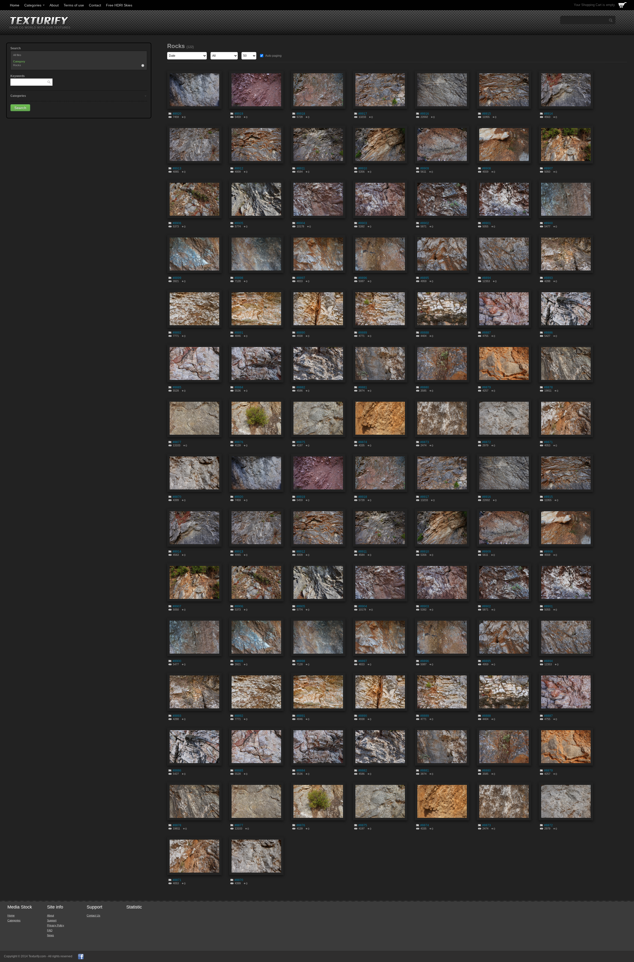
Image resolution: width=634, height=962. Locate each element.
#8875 (300, 442)
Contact (95, 5)
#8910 (362, 168)
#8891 (239, 332)
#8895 (424, 278)
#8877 (177, 442)
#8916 (424, 113)
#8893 (548, 278)
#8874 (362, 442)
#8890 (300, 332)
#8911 (300, 168)
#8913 (177, 168)
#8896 (362, 278)
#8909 (424, 168)
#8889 (362, 332)
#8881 (362, 387)
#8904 (300, 223)
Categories (32, 5)
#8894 (486, 278)
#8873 (424, 442)
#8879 (486, 387)
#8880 (424, 387)
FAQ (50, 930)
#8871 (548, 442)
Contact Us (93, 915)
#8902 (424, 223)
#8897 (300, 278)
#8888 (424, 332)
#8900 (548, 223)
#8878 (548, 387)
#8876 (239, 442)
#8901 (486, 223)
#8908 (486, 168)
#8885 (177, 387)
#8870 (177, 497)
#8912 (239, 168)
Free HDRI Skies (119, 5)
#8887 (486, 332)
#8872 (486, 442)
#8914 (548, 113)
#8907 (548, 168)
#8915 (486, 113)
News (50, 935)
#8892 (177, 332)
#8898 (239, 278)
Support (51, 920)
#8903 (362, 223)
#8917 (362, 113)
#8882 (300, 387)
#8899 (177, 278)
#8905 (239, 223)
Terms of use (74, 5)
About (54, 5)
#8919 (239, 113)
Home (14, 5)
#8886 (548, 332)
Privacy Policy (55, 925)
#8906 (177, 223)
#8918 (300, 113)
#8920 (177, 113)
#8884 (239, 387)
